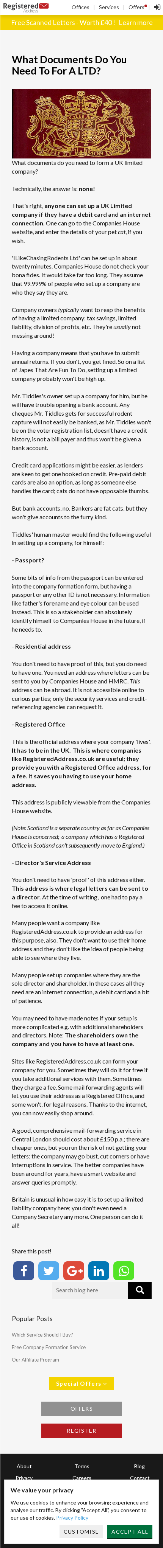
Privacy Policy (72, 1517)
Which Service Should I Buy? (42, 1335)
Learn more (136, 22)
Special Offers (79, 1383)
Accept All (129, 1531)
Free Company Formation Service (49, 1347)
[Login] (155, 8)
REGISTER (81, 1430)
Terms (81, 1466)
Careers (81, 1478)
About (24, 1466)
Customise (81, 1531)
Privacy (24, 1478)
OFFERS (82, 1408)
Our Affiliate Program (35, 1360)
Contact (140, 1478)
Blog (139, 1466)
